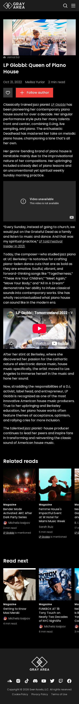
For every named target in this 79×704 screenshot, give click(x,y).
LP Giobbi (58, 104)
